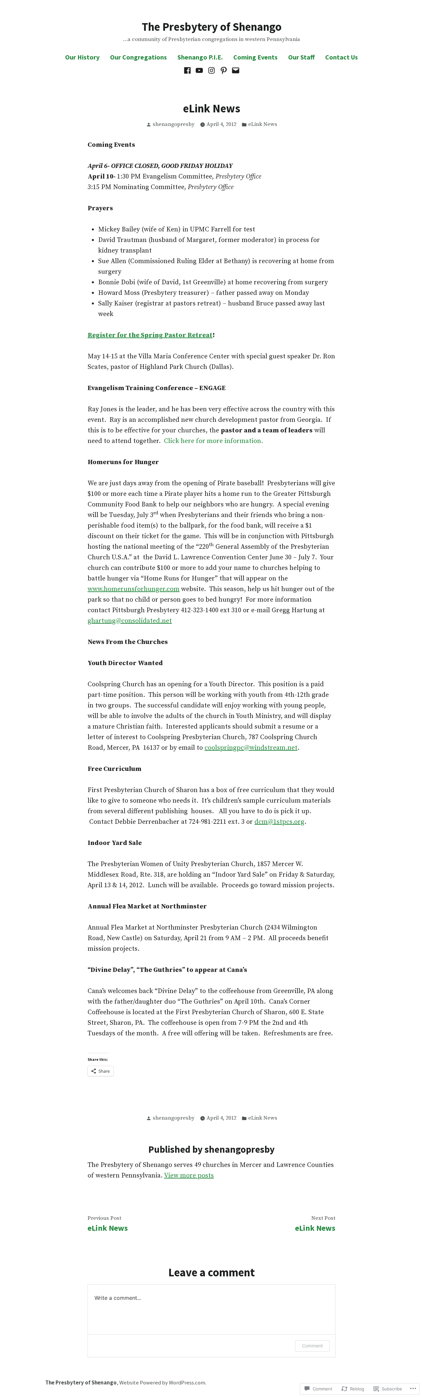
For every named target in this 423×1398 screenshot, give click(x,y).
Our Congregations (138, 57)
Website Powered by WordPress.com (162, 1382)
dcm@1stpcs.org (279, 822)
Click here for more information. (213, 441)
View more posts (189, 1176)
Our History (82, 57)
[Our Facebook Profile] (188, 70)
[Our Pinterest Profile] (223, 70)
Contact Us (341, 57)
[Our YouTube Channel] (199, 70)
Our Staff (301, 57)
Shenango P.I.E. (200, 57)
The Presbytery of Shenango (212, 27)
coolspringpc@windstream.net (251, 748)
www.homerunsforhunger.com (133, 589)
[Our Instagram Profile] (212, 70)
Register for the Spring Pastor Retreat (150, 335)
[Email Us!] (235, 70)
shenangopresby (174, 124)
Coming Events (255, 57)
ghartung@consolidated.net (130, 621)
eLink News (262, 124)
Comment (312, 1345)
